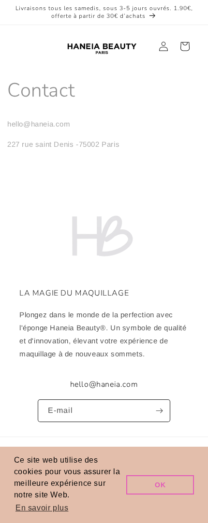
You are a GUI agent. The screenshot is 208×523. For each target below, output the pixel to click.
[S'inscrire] (159, 410)
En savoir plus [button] (41, 508)
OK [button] (160, 485)
